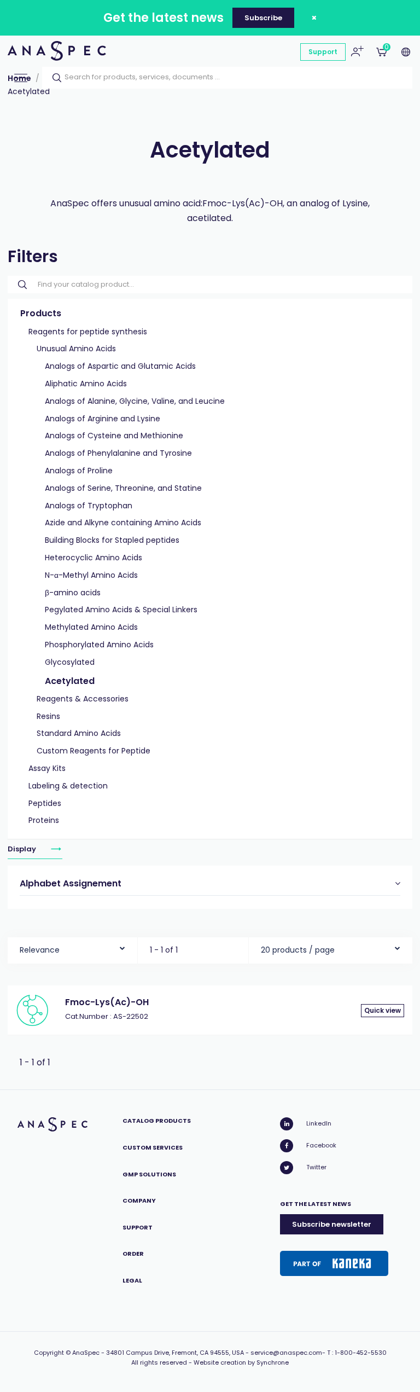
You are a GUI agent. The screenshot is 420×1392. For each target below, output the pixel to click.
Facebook (321, 1145)
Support (322, 51)
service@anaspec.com (286, 1352)
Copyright (49, 1352)
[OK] (53, 77)
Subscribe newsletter (331, 1224)
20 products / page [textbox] (298, 949)
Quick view (382, 1010)
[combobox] (72, 947)
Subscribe (263, 18)
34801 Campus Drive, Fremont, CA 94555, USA (175, 1352)
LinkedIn (318, 1123)
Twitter (316, 1167)
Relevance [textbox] (40, 949)
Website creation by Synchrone (241, 1362)
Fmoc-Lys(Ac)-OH (107, 1002)
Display (23, 849)
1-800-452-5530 (361, 1352)
